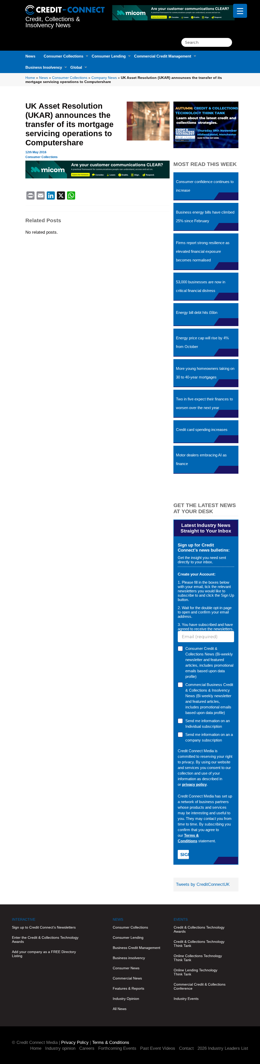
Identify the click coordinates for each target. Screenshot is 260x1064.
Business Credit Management (136, 948)
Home (30, 78)
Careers (86, 1048)
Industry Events (186, 999)
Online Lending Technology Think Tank (195, 972)
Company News (104, 78)
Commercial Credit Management (162, 56)
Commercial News (127, 978)
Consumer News (126, 968)
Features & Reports (128, 988)
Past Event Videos (157, 1048)
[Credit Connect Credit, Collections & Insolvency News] (64, 7)
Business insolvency (129, 958)
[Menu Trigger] (240, 11)
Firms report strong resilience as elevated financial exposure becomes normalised (203, 251)
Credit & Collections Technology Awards (199, 929)
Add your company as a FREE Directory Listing (44, 954)
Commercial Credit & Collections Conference (199, 986)
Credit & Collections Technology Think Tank (199, 944)
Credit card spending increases (202, 429)
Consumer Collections (63, 56)
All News (119, 1009)
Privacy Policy (75, 1042)
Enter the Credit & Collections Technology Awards (45, 939)
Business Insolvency (43, 67)
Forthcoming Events (117, 1048)
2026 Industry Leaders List (223, 1048)
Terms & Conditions (110, 1042)
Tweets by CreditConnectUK (203, 884)
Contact (186, 1048)
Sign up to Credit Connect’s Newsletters (44, 927)
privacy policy (194, 784)
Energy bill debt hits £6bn (196, 312)
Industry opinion (60, 1048)
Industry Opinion (126, 999)
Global (76, 67)
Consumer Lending (109, 56)
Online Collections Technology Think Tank (198, 958)
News (30, 56)
